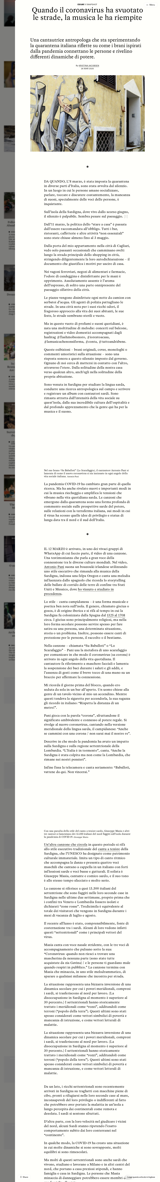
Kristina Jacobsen (89, 66)
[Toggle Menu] (151, 4)
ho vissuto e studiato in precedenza (79, 591)
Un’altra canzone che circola (65, 844)
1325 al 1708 (116, 615)
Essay (81, 4)
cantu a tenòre (109, 848)
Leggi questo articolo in (141, 1177)
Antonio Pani (54, 566)
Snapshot (91, 4)
